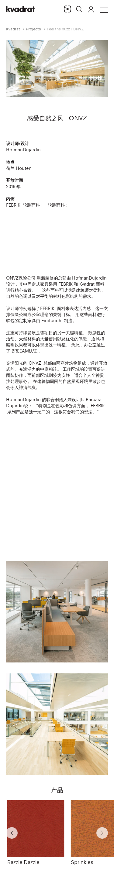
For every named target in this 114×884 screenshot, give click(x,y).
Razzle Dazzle (23, 862)
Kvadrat (13, 29)
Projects (33, 29)
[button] (79, 9)
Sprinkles (82, 862)
